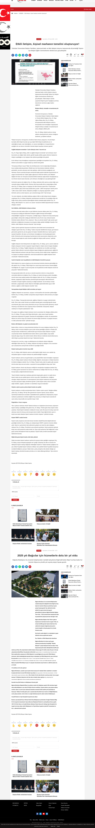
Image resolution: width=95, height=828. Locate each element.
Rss (31, 819)
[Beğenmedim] (31, 471)
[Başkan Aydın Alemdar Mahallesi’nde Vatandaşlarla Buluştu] (47, 535)
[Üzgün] (54, 471)
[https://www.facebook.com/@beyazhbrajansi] (44, 814)
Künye (47, 819)
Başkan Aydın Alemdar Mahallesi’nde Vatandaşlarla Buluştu (47, 544)
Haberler (16, 13)
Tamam (58, 826)
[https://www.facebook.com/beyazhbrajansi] (37, 814)
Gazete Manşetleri (65, 805)
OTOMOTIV (15, 805)
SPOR (25, 805)
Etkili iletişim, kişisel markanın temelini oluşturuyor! (35, 13)
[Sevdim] (25, 471)
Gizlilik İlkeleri (61, 819)
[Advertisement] (47, 25)
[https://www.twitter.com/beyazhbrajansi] (40, 814)
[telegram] (23, 55)
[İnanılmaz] (48, 471)
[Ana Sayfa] (12, 13)
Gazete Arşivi (52, 807)
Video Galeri (88, 9)
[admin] (47, 814)
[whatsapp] (19, 55)
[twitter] (16, 55)
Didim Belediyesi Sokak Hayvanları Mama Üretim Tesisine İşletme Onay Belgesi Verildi (23, 524)
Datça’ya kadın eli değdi (43, 524)
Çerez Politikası (53, 819)
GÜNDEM (21, 13)
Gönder (15, 499)
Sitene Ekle (35, 819)
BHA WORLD (16, 803)
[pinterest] (30, 55)
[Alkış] (19, 471)
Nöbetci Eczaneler (65, 807)
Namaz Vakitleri (64, 809)
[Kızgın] (37, 471)
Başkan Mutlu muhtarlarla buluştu (22, 543)
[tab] (16, 482)
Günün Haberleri (52, 803)
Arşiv (50, 805)
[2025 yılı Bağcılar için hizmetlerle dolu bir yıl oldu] (35, 584)
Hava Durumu (64, 803)
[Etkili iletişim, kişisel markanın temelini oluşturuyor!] (35, 73)
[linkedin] (26, 55)
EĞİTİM (26, 803)
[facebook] (13, 55)
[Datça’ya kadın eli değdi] (47, 515)
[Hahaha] (42, 471)
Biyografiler (38, 805)
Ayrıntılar (53, 826)
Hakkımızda (42, 819)
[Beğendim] (14, 471)
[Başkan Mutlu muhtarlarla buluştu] (23, 535)
